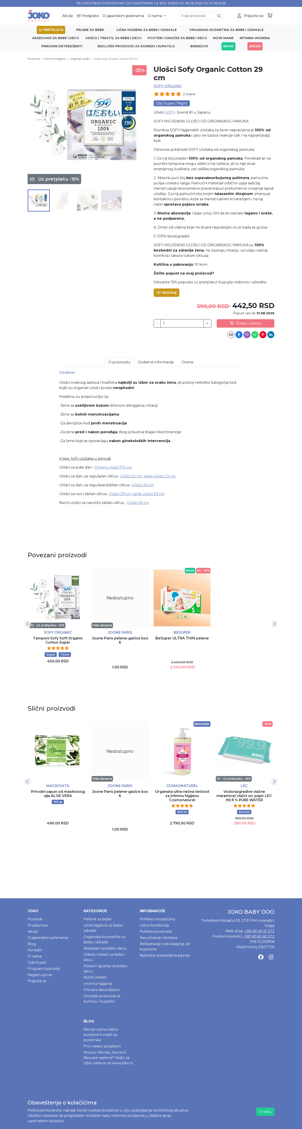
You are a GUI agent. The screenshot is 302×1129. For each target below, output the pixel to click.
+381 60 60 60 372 (258, 936)
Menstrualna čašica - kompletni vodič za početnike (102, 1034)
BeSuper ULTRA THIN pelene (182, 638)
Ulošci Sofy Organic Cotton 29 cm (116, 58)
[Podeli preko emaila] (231, 334)
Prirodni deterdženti (61, 46)
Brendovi (199, 46)
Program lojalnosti (44, 969)
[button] (39, 200)
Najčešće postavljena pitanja (165, 955)
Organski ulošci (80, 58)
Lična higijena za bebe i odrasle (147, 30)
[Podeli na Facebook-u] (239, 334)
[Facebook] (261, 957)
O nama (155, 16)
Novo (228, 46)
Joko (33, 911)
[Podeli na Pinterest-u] (262, 334)
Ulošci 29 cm (120, 494)
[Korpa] (269, 15)
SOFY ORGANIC (168, 86)
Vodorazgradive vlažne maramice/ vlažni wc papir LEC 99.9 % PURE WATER (244, 796)
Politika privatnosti (156, 931)
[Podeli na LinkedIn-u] (270, 334)
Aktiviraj (168, 292)
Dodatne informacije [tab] (156, 362)
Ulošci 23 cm (131, 476)
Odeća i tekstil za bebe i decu (113, 38)
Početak (35, 919)
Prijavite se (37, 981)
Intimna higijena (255, 38)
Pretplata (52, 30)
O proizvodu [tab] (119, 362)
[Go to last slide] (27, 623)
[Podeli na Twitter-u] (246, 334)
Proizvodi (34, 58)
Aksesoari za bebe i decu (55, 38)
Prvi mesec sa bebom (102, 1046)
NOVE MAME (223, 38)
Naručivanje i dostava (158, 938)
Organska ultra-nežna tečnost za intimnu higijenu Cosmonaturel (182, 796)
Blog (32, 944)
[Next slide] (274, 623)
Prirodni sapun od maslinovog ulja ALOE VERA (58, 794)
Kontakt (35, 950)
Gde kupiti (37, 962)
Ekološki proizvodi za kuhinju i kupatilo (136, 46)
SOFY (170, 112)
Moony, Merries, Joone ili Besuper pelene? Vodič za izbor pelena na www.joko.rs (108, 1057)
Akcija (255, 46)
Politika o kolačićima (157, 919)
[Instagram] (271, 957)
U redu (265, 1112)
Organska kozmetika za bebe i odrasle (226, 30)
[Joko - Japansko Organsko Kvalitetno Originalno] (39, 16)
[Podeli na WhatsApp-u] (254, 334)
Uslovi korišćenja (154, 925)
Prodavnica (38, 925)
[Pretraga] (219, 16)
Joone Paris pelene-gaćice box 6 (120, 640)
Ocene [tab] (187, 362)
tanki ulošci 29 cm (148, 494)
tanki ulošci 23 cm (160, 476)
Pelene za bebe (90, 30)
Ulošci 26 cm (143, 485)
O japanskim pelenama (123, 16)
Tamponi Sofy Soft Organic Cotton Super (58, 640)
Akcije (67, 16)
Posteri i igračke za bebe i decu (177, 38)
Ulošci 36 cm (138, 503)
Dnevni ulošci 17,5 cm (113, 467)
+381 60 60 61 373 (259, 931)
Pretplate (90, 16)
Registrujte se (40, 975)
